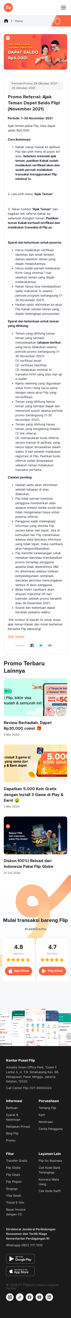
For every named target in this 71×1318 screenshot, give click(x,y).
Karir (42, 1115)
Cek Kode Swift (50, 1191)
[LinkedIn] (49, 1297)
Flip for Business (50, 1161)
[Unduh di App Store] (20, 1271)
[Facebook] (29, 1297)
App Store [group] (21, 971)
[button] (16, 636)
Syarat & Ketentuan (13, 1117)
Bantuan (12, 1108)
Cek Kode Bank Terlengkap (49, 1170)
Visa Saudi (13, 1195)
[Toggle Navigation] (63, 7)
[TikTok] (19, 1297)
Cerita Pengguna (50, 1129)
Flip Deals (13, 1175)
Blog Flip (12, 1133)
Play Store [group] (55, 971)
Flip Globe (13, 1168)
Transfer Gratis (16, 1161)
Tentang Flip (47, 1108)
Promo (11, 1140)
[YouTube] (39, 1297)
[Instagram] (10, 1297)
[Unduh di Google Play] (20, 1258)
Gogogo (12, 1189)
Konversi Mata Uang (49, 1181)
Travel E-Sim (15, 1202)
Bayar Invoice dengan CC (15, 1212)
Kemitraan (46, 1122)
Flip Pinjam (14, 1182)
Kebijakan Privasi (18, 1126)
